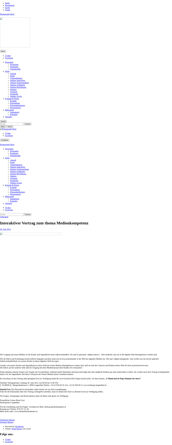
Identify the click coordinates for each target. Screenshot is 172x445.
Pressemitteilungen (17, 105)
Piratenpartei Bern (7, 14)
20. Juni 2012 (5, 229)
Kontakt (13, 101)
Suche (7, 8)
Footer (7, 10)
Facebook (9, 58)
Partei (7, 71)
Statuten (13, 89)
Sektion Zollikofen (17, 85)
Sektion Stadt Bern (17, 80)
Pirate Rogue (17, 429)
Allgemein (4, 217)
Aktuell (13, 74)
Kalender (13, 114)
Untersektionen (16, 78)
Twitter (8, 56)
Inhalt (7, 3)
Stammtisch (14, 112)
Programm (9, 62)
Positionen (14, 67)
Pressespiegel (15, 108)
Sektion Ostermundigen (19, 83)
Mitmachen (9, 110)
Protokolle (14, 94)
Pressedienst (15, 103)
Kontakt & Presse (12, 99)
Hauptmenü (9, 5)
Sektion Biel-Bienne (18, 87)
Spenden (8, 117)
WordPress (19, 426)
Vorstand (13, 92)
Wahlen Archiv (16, 96)
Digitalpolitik (15, 69)
